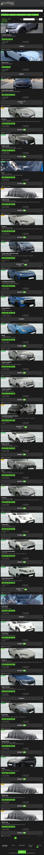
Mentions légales (22, 845)
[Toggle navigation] (42, 3)
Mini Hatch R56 (12, 14)
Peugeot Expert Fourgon (21, 14)
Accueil (13, 845)
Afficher (37, 19)
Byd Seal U (29, 14)
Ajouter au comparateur (7, 49)
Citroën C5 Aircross (5, 14)
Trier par (21, 19)
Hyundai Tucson (35, 14)
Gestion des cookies (30, 846)
